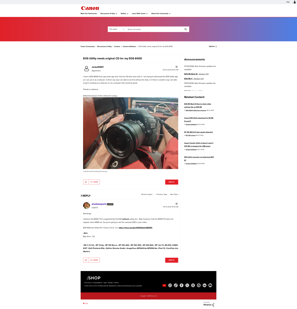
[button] (181, 136)
